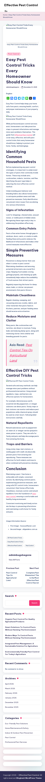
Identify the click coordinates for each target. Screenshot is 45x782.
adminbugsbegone (20, 555)
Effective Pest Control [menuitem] (23, 135)
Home (5, 15)
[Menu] (6, 11)
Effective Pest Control (21, 5)
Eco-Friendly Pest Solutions (16, 723)
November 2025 (11, 707)
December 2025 (11, 702)
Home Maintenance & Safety (17, 728)
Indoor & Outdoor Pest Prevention (19, 733)
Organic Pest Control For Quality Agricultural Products (20, 620)
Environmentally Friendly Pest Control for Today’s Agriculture (22, 653)
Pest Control (14, 54)
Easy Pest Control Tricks (15, 542)
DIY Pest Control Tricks (15, 538)
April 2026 (9, 684)
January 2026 (10, 698)
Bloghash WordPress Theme (29, 778)
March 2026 (10, 688)
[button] (14, 560)
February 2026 (11, 693)
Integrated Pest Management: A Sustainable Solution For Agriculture (21, 644)
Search (9, 595)
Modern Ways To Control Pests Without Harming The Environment (20, 636)
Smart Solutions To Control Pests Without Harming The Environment (20, 628)
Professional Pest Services (16, 742)
